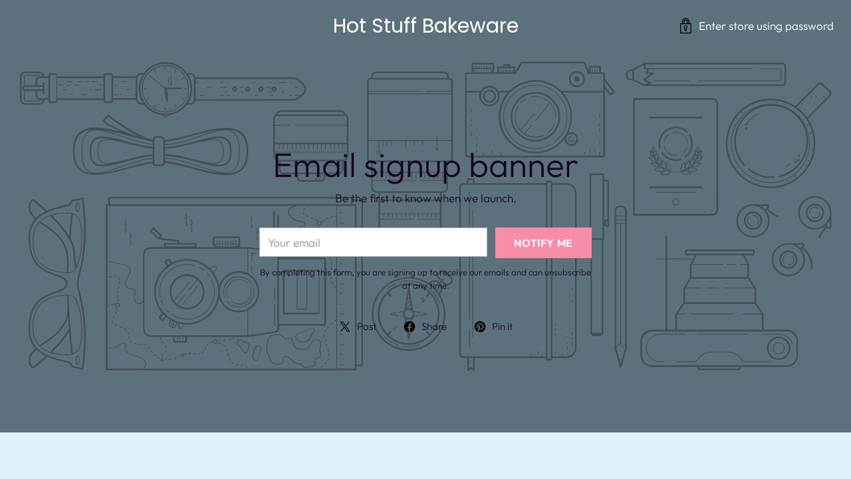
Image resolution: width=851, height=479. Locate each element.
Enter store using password (766, 26)
